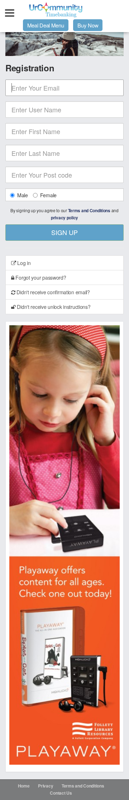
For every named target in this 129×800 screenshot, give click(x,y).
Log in (23, 262)
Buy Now (87, 25)
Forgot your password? (40, 277)
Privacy (45, 786)
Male (22, 195)
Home (24, 786)
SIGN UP (64, 232)
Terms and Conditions (89, 211)
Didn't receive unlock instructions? (53, 306)
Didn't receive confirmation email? (52, 292)
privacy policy (64, 218)
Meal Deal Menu (45, 25)
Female (48, 195)
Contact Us (61, 793)
